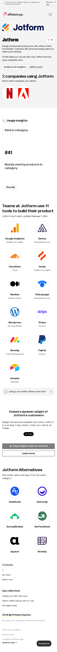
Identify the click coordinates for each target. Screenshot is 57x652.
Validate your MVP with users (15, 596)
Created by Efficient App (12, 639)
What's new (7, 579)
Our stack (6, 575)
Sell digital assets (9, 605)
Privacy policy (8, 634)
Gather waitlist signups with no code (18, 601)
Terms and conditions (11, 630)
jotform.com (36, 66)
